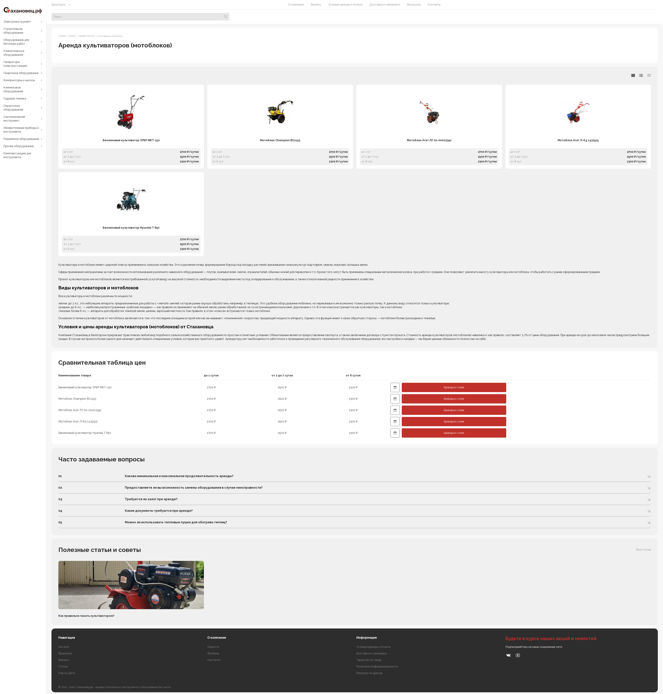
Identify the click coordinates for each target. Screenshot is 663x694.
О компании (296, 4)
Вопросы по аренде (369, 673)
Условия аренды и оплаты (345, 4)
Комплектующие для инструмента (17, 155)
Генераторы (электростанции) (15, 63)
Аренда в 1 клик (454, 387)
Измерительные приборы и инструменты (21, 129)
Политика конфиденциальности (377, 666)
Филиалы (213, 653)
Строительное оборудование (13, 30)
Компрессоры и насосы (19, 80)
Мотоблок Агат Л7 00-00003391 (429, 140)
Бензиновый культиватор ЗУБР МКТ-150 (131, 140)
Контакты (433, 4)
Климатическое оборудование (13, 52)
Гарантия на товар (368, 660)
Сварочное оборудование (21, 73)
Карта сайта (66, 673)
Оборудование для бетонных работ (16, 41)
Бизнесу (316, 4)
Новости (213, 646)
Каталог (63, 646)
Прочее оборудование (18, 146)
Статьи (63, 666)
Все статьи (643, 549)
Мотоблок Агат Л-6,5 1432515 (578, 140)
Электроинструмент (17, 21)
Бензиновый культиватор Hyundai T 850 (131, 227)
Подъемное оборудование (21, 139)
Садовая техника (14, 98)
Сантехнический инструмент (14, 118)
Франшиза (414, 4)
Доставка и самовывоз (384, 4)
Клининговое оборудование (13, 89)
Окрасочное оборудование (13, 107)
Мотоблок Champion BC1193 (280, 140)
